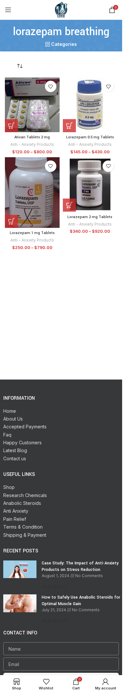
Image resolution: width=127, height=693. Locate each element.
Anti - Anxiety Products (32, 144)
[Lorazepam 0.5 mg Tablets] (90, 104)
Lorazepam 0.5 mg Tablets (90, 137)
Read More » (54, 586)
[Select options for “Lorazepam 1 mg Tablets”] (11, 221)
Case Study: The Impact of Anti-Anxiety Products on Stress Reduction (80, 566)
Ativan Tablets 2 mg (32, 137)
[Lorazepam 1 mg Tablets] (32, 192)
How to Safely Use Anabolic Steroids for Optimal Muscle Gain (81, 600)
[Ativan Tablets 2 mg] (32, 104)
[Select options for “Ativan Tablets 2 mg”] (11, 125)
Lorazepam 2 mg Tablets (89, 217)
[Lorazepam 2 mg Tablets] (90, 184)
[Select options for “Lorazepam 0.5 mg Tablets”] (69, 125)
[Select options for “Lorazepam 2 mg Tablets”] (69, 205)
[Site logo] (61, 9)
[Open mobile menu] (8, 9)
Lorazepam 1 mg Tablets (32, 233)
